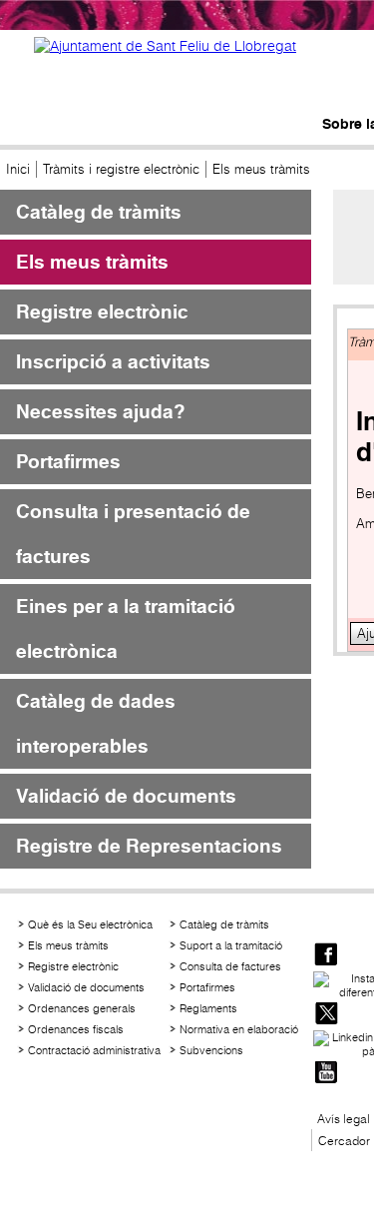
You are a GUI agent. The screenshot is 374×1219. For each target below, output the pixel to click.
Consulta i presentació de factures (133, 534)
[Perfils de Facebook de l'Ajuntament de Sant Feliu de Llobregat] (326, 955)
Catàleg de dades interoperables (96, 724)
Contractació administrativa (94, 1050)
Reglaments (208, 1008)
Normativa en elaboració (239, 1029)
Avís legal (343, 1118)
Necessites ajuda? (101, 411)
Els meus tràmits (92, 262)
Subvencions (211, 1050)
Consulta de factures (230, 966)
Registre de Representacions (149, 846)
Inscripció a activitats (113, 361)
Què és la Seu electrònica (90, 924)
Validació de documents (126, 796)
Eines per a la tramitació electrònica (125, 629)
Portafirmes (68, 461)
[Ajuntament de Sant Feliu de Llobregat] (165, 46)
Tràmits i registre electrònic (121, 169)
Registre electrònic (102, 312)
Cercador (344, 1140)
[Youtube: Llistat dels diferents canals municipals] (326, 1073)
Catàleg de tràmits (99, 212)
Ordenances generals (82, 1008)
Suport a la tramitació (231, 945)
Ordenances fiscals (76, 1029)
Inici (18, 169)
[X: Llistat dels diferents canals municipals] (326, 1014)
